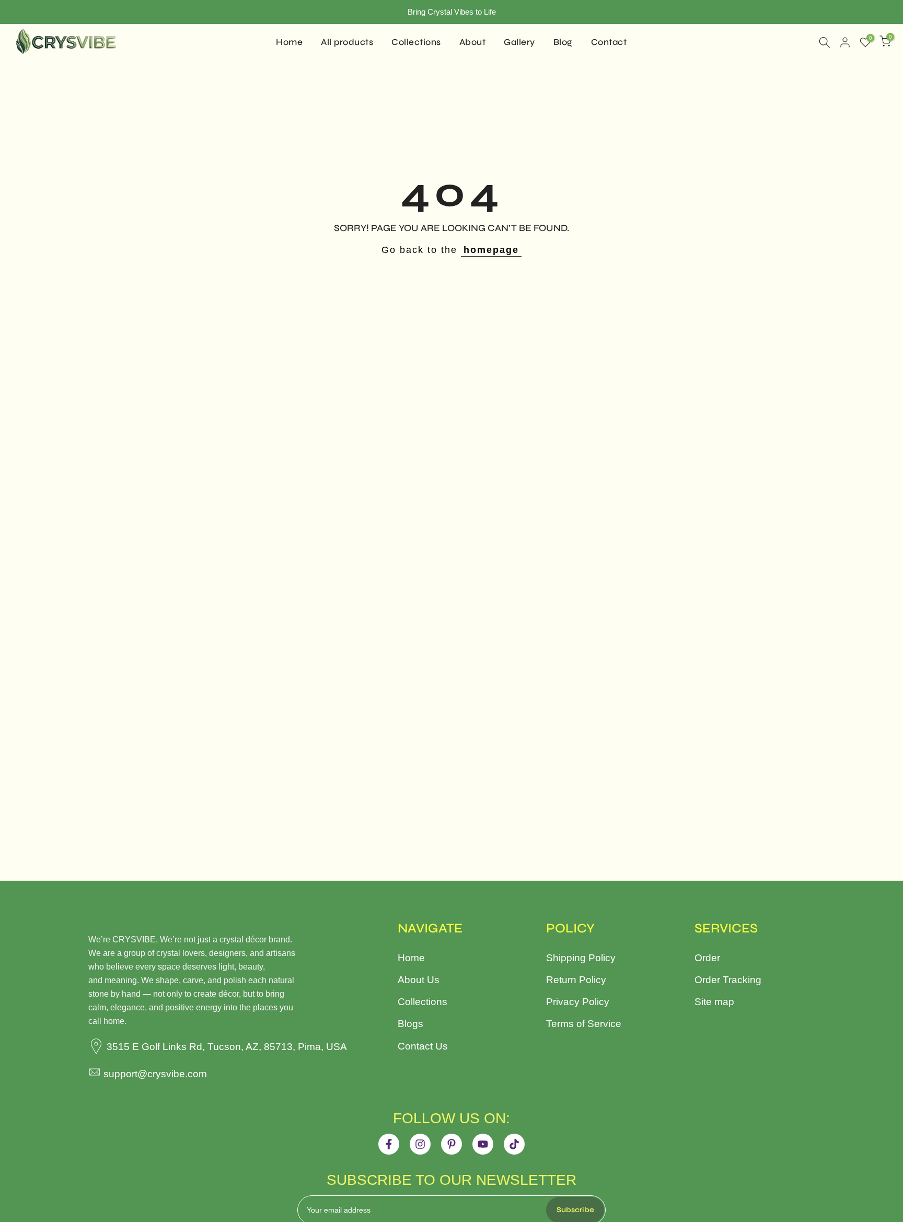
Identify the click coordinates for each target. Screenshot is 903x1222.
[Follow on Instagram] (420, 1144)
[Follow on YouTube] (482, 1144)
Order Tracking (727, 979)
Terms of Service (583, 1023)
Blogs (410, 1023)
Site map (714, 1001)
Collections (416, 42)
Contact (609, 42)
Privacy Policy (577, 1001)
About (472, 42)
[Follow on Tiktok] (514, 1144)
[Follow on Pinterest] (451, 1144)
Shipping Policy (581, 957)
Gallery (519, 42)
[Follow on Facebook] (388, 1144)
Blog (563, 42)
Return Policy (576, 979)
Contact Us (423, 1046)
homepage (491, 250)
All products (347, 42)
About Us (418, 979)
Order (707, 957)
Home (289, 42)
